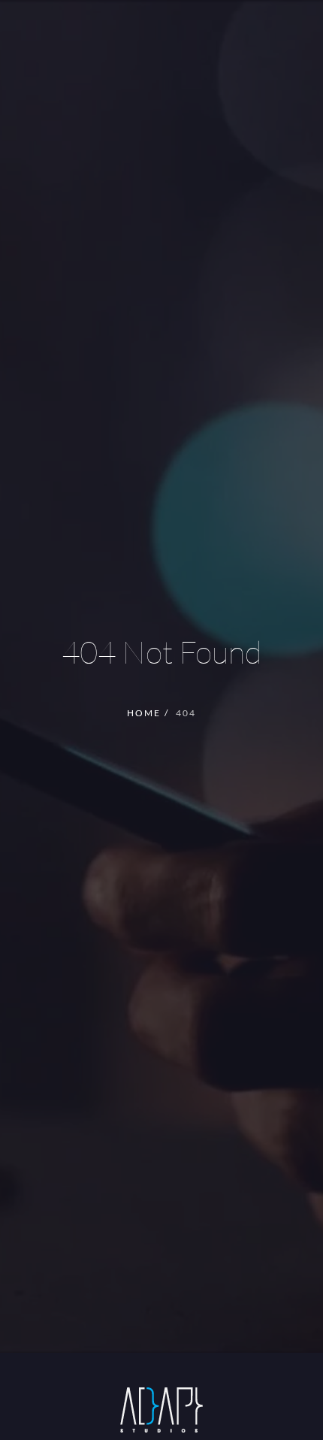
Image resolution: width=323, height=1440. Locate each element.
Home (144, 712)
